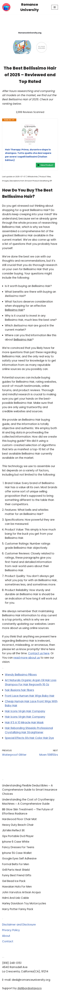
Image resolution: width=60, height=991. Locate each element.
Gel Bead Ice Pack (13, 881)
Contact (7, 941)
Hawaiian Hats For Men (17, 886)
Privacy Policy (11, 930)
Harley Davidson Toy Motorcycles (24, 903)
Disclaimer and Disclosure (19, 924)
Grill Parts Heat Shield (16, 870)
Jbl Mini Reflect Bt (13, 830)
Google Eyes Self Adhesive (19, 858)
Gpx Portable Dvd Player (18, 836)
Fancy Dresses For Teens (18, 847)
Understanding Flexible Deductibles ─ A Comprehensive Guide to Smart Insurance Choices (29, 790)
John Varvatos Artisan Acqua (21, 892)
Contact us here (38, 653)
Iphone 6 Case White (15, 842)
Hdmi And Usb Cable (15, 898)
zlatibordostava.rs (29, 988)
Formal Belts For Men (15, 864)
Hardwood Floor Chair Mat (19, 819)
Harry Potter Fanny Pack (17, 909)
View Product (46, 165)
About (6, 936)
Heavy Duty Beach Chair (18, 825)
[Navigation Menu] (54, 7)
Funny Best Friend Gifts (16, 875)
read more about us (26, 658)
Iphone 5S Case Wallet (17, 853)
